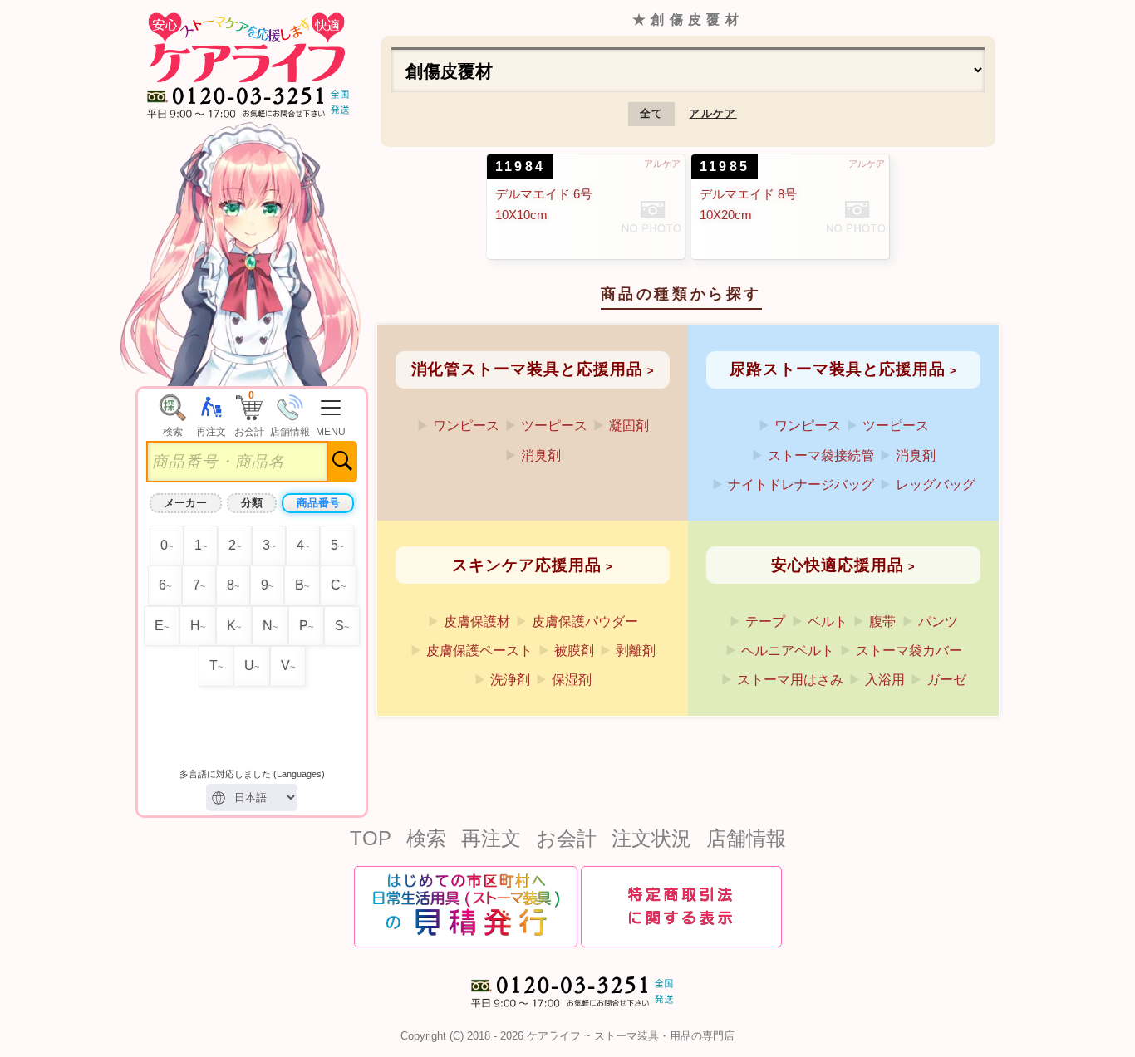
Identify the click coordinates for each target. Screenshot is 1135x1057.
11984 (520, 166)
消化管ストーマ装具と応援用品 (527, 369)
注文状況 (651, 838)
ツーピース (554, 425)
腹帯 (882, 621)
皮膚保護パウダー (585, 621)
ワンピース (466, 425)
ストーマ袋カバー (909, 650)
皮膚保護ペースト (479, 650)
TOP (370, 838)
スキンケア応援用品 (526, 565)
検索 (426, 838)
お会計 (566, 838)
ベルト (828, 621)
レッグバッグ (935, 484)
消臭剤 (541, 455)
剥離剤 (636, 650)
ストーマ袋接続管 (821, 455)
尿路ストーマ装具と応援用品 (837, 369)
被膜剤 (574, 650)
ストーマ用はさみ (790, 680)
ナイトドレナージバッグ (801, 484)
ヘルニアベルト (787, 650)
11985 (724, 166)
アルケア (712, 113)
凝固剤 (629, 425)
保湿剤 (572, 680)
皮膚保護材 (477, 621)
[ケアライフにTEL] (567, 1012)
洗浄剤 (510, 680)
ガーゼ (946, 680)
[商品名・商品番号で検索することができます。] (172, 397)
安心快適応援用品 (837, 565)
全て (652, 113)
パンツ (938, 621)
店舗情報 (746, 838)
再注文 (491, 838)
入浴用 (885, 680)
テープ (765, 621)
